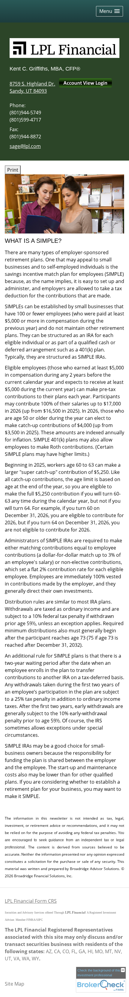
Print (12, 170)
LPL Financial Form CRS (31, 901)
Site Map (14, 983)
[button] (109, 11)
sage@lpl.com (25, 146)
